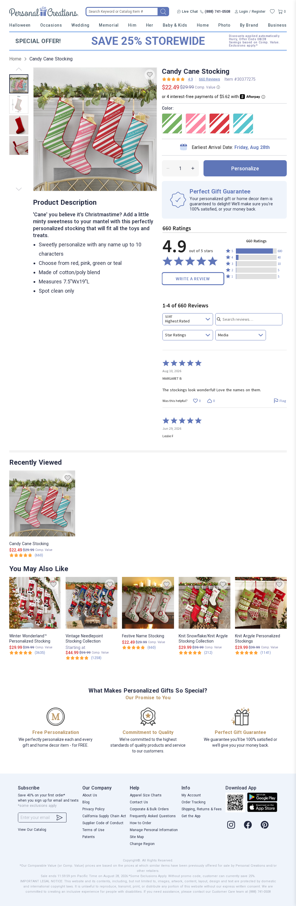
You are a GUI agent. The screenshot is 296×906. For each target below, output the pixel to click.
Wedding (80, 25)
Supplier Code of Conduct (102, 823)
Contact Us (139, 802)
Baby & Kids (175, 25)
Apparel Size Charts (146, 795)
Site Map (137, 837)
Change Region (142, 844)
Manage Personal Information (154, 830)
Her (149, 25)
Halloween (20, 25)
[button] (256, 251)
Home (203, 25)
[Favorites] (272, 11)
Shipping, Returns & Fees (202, 809)
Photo (224, 25)
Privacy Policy (93, 809)
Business (277, 25)
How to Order (140, 823)
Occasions (51, 25)
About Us (89, 795)
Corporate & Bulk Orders (149, 809)
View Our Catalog (32, 830)
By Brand (249, 25)
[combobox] (187, 319)
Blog (86, 802)
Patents (88, 837)
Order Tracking (194, 802)
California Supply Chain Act (104, 816)
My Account (191, 795)
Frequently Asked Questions (153, 816)
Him (132, 25)
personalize (245, 168)
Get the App (191, 816)
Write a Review (193, 278)
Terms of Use (93, 830)
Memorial (109, 25)
